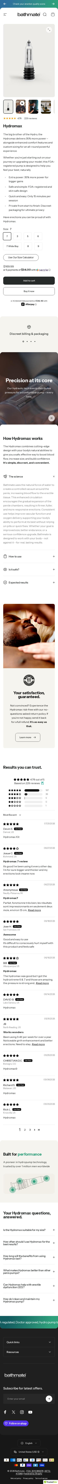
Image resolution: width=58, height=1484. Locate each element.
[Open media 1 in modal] (49, 30)
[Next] (53, 4)
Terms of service (41, 1478)
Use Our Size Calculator (21, 257)
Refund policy (16, 1478)
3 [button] (30, 1129)
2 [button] (25, 1129)
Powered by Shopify (33, 1473)
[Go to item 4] (46, 107)
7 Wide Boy (12, 246)
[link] (34, 1181)
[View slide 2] (27, 342)
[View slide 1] (23, 342)
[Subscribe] (49, 1399)
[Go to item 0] (8, 107)
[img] (11, 824)
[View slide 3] (31, 342)
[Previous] (5, 4)
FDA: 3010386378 (34, 1471)
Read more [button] (34, 910)
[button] (29, 269)
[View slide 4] (35, 342)
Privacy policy (28, 1478)
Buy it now (29, 291)
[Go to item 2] (21, 107)
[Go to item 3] (33, 107)
